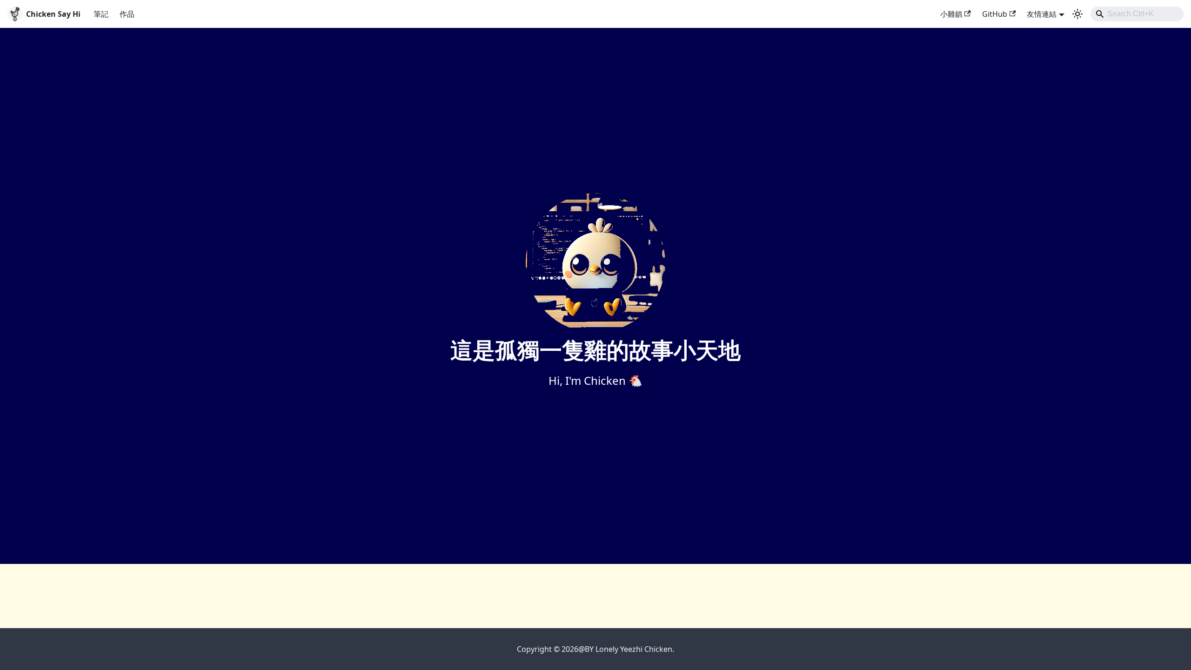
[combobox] (1137, 14)
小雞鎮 (951, 14)
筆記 (101, 14)
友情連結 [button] (1042, 14)
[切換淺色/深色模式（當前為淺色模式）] (1077, 14)
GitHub (994, 14)
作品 (127, 14)
